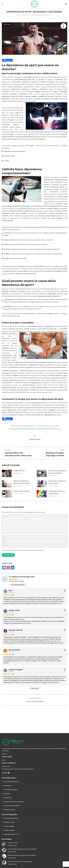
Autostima (7, 793)
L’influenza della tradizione (21, 491)
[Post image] (7, 473)
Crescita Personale (9, 809)
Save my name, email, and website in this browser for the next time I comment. (23, 550)
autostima (27, 206)
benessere (27, 428)
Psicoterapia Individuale (11, 818)
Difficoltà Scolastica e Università (13, 801)
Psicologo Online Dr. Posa (11, 834)
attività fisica (15, 428)
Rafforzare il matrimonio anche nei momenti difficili (21, 482)
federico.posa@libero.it (9, 762)
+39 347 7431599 (7, 756)
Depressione (7, 785)
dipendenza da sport (42, 428)
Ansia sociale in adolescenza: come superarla (57, 482)
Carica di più (34, 688)
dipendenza (34, 428)
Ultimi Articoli (7, 24)
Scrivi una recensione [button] (18, 585)
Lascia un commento (53, 426)
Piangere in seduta (19, 470)
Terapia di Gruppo (9, 830)
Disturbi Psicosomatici (11, 789)
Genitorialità (8, 797)
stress (58, 428)
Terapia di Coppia (9, 822)
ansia (60, 390)
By (30, 426)
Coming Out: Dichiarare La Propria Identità (56, 492)
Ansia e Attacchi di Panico (11, 781)
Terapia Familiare (9, 826)
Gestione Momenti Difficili (12, 805)
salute (50, 428)
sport (54, 428)
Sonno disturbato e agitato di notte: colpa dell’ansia (57, 472)
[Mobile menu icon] (66, 4)
